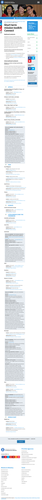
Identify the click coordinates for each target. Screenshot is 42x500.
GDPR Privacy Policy (35, 497)
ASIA (9, 165)
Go (28, 51)
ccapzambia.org (11, 129)
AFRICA (10, 87)
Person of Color (4, 486)
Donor (2, 481)
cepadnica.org (11, 342)
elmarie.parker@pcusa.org (12, 422)
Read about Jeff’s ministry (10, 94)
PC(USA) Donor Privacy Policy (26, 497)
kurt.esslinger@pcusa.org (11, 187)
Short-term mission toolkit (31, 38)
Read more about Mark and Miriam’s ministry (14, 289)
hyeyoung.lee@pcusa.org (21, 187)
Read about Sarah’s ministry (11, 222)
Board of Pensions (24, 452)
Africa (5, 80)
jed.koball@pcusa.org (18, 389)
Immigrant (3, 483)
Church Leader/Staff (4, 474)
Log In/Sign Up (24, 481)
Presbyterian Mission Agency (26, 459)
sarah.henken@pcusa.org (20, 220)
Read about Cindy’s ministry (11, 268)
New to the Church (4, 469)
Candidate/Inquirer (4, 471)
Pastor (2, 484)
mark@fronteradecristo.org (15, 286)
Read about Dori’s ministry (11, 276)
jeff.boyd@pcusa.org (17, 92)
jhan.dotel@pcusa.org (11, 334)
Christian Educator (4, 473)
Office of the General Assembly (27, 454)
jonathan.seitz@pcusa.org (11, 200)
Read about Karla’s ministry (11, 229)
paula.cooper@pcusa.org (20, 121)
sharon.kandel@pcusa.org (11, 100)
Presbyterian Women (25, 462)
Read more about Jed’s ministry (11, 391)
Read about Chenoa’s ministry (11, 387)
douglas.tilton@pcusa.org (19, 115)
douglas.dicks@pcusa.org (19, 427)
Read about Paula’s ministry (11, 124)
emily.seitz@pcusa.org (21, 200)
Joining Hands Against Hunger (17, 266)
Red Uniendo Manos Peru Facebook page (16, 395)
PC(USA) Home (24, 451)
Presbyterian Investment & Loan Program (29, 457)
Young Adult (3, 493)
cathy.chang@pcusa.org (11, 170)
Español (22, 478)
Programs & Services (25, 471)
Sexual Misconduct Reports (26, 476)
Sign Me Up (32, 83)
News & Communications (26, 469)
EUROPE (10, 205)
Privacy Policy (17, 497)
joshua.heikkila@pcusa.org (20, 107)
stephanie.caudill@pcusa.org (19, 57)
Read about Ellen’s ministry (11, 212)
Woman (2, 491)
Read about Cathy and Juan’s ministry (13, 174)
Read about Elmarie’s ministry (11, 425)
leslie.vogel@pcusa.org (19, 280)
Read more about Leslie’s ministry (12, 283)
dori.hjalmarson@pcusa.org (11, 273)
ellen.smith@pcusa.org (18, 209)
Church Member (4, 476)
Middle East (12, 81)
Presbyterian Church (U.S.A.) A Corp (28, 464)
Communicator (4, 479)
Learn (29, 42)
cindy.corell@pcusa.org (19, 265)
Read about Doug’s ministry (11, 117)
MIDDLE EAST (12, 417)
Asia (7, 80)
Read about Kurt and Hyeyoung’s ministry (13, 190)
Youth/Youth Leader (4, 494)
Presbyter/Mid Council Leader (6, 488)
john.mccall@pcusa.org (19, 194)
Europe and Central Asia (13, 80)
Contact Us (21, 441)
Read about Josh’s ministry (11, 109)
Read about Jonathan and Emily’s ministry (13, 203)
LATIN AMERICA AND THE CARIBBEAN (15, 215)
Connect (29, 48)
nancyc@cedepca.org (18, 239)
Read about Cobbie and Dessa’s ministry (13, 181)
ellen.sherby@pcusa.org (15, 54)
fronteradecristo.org (12, 294)
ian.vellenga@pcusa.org (19, 334)
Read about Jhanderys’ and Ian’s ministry (13, 336)
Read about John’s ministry (11, 196)
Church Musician (4, 478)
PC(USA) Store (24, 473)
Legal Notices (3, 498)
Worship (29, 45)
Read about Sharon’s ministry (11, 103)
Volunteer (3, 489)
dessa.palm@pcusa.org (20, 177)
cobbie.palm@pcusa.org (11, 177)
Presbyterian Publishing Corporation (28, 461)
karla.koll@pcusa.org (18, 226)
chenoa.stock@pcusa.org (20, 384)
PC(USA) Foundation (25, 456)
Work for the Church (25, 474)
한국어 (22, 479)
